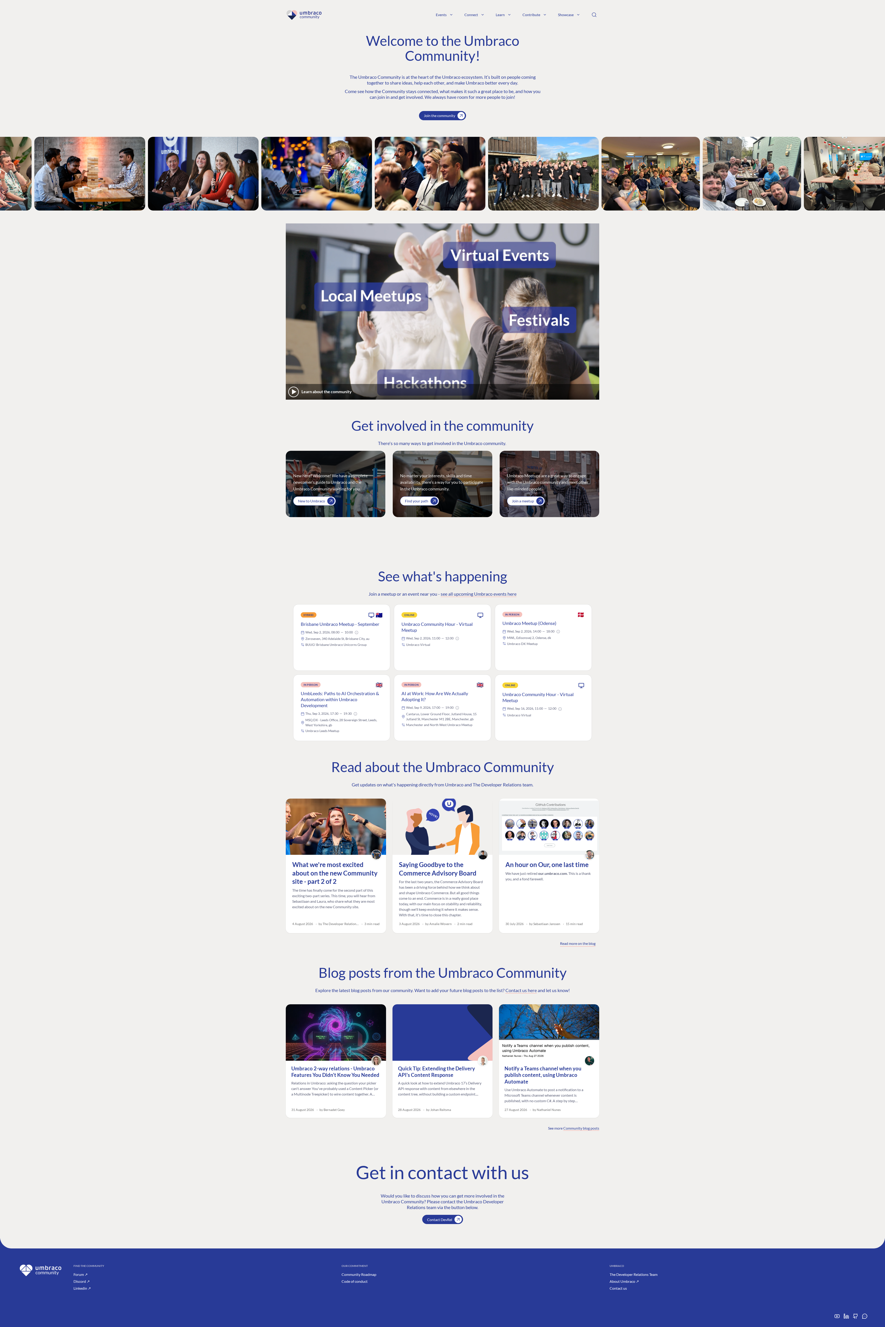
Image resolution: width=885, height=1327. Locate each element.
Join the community (439, 115)
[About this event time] (356, 632)
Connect (471, 14)
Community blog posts (581, 1128)
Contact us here (521, 990)
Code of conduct (355, 1281)
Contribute (531, 14)
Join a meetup (523, 501)
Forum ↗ (81, 1274)
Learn (500, 14)
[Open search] (594, 15)
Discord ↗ (82, 1281)
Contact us (618, 1288)
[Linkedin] (846, 1318)
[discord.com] (864, 1318)
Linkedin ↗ (82, 1288)
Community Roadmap (359, 1274)
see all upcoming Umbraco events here (478, 594)
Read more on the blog (578, 943)
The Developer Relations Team (634, 1274)
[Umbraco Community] (304, 15)
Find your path (416, 501)
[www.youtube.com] (837, 1318)
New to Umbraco (311, 501)
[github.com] (855, 1318)
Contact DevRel (439, 1219)
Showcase (566, 14)
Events (441, 14)
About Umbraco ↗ (624, 1281)
